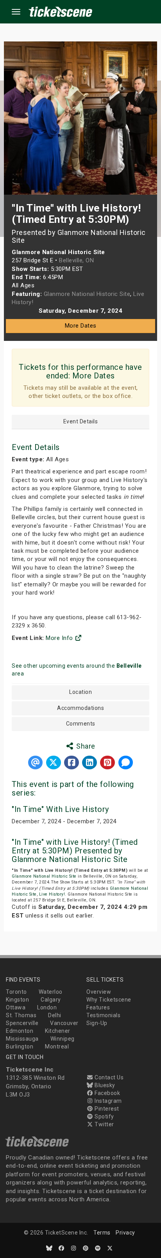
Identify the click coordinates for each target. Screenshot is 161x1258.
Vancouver (64, 1023)
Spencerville (22, 1023)
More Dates (81, 325)
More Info (60, 638)
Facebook (106, 1093)
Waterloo (51, 992)
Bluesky (104, 1085)
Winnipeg (62, 1039)
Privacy (125, 1232)
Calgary (51, 999)
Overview (98, 992)
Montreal (57, 1046)
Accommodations (80, 708)
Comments (80, 724)
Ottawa (15, 1007)
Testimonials (103, 1015)
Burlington (19, 1046)
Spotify (103, 1116)
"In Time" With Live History (60, 809)
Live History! (52, 894)
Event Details (80, 422)
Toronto (16, 992)
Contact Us (108, 1077)
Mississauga (22, 1039)
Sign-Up (96, 1023)
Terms (102, 1232)
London (47, 1007)
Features (98, 1007)
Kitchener (57, 1031)
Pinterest (106, 1109)
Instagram (107, 1101)
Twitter (103, 1124)
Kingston (17, 999)
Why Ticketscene (108, 999)
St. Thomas (21, 1015)
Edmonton (19, 1031)
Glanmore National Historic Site (44, 876)
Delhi (54, 1015)
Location (80, 692)
